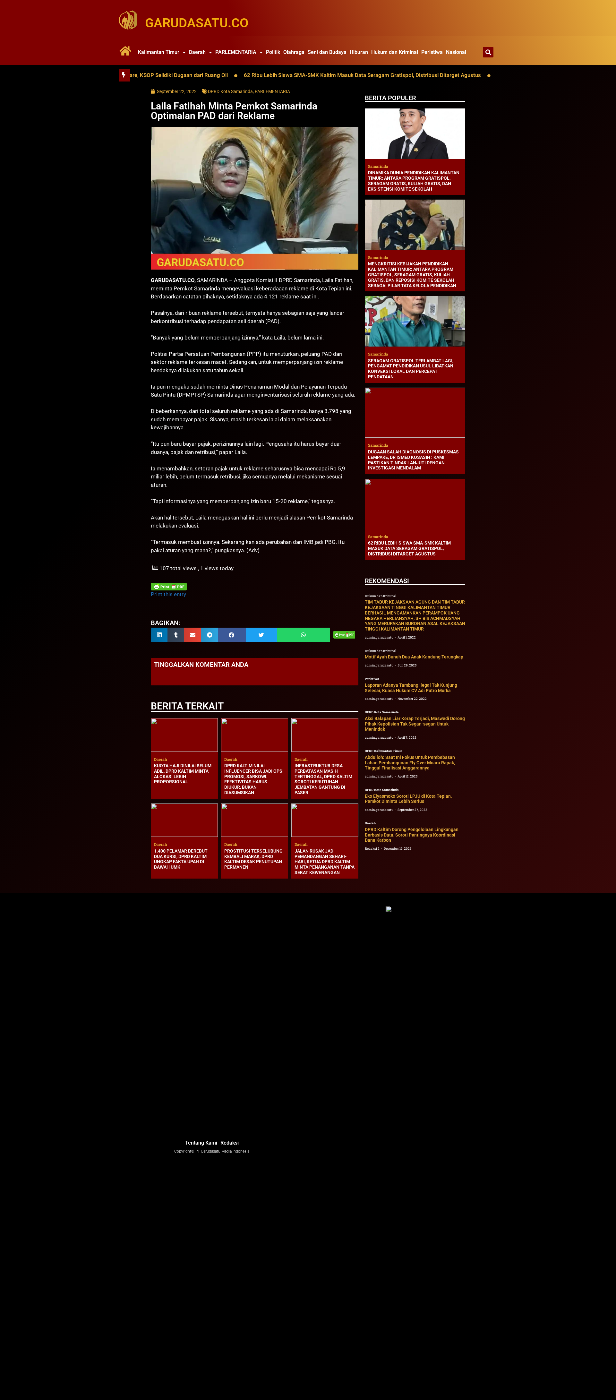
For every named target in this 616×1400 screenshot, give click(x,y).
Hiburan (359, 52)
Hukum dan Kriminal (394, 52)
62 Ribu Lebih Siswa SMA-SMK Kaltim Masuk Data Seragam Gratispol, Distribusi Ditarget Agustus (316, 75)
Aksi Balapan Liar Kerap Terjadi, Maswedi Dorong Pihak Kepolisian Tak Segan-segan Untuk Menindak (415, 724)
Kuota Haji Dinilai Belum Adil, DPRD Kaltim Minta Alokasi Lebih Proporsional (182, 773)
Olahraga (293, 52)
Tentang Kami (201, 1143)
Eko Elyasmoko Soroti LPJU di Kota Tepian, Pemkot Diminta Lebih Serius (408, 799)
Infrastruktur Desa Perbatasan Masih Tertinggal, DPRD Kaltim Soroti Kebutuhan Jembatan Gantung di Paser (323, 779)
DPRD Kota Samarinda (230, 91)
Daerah (197, 52)
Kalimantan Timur (158, 52)
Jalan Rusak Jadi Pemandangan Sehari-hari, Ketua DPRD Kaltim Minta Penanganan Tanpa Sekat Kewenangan (325, 861)
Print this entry (168, 594)
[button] (488, 52)
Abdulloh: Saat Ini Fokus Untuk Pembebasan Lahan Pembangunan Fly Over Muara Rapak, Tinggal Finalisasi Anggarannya (410, 763)
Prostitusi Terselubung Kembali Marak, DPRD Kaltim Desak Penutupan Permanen (253, 859)
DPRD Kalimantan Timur (383, 751)
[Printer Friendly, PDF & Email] (169, 586)
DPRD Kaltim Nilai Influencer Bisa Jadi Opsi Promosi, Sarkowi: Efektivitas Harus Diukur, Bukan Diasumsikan (254, 779)
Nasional (456, 52)
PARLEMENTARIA (235, 52)
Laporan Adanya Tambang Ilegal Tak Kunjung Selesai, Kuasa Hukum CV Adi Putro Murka (411, 688)
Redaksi (229, 1143)
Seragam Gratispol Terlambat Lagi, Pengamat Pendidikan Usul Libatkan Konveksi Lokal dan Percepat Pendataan (410, 368)
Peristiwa (432, 52)
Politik (273, 52)
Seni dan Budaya (327, 52)
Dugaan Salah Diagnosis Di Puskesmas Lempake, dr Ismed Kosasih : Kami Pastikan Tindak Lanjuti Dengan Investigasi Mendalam (413, 459)
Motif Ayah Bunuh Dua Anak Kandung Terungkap (414, 656)
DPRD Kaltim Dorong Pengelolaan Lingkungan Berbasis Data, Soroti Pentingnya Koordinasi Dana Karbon (411, 835)
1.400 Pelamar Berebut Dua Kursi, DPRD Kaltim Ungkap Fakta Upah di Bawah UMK (181, 859)
